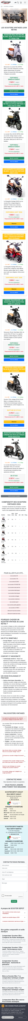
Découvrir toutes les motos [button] (14, 613)
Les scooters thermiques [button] (14, 593)
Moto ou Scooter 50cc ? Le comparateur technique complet (13, 977)
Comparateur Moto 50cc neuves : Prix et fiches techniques (13, 1000)
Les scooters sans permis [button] (14, 587)
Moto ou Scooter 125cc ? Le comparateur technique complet (13, 989)
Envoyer (14, 901)
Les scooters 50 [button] (14, 575)
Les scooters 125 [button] (14, 578)
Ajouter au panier (14, 91)
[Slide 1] (15, 21)
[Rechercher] (18, 2)
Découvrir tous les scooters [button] (14, 610)
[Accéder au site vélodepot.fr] (15, 2)
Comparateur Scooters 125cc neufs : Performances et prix (12, 948)
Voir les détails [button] (14, 94)
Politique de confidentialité (16, 1013)
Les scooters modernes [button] (14, 599)
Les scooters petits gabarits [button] (14, 604)
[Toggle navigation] (25, 2)
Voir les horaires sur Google (17, 814)
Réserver (14, 223)
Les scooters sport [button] (14, 602)
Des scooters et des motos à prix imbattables (11, 912)
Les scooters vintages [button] (14, 596)
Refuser (20, 1017)
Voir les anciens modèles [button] (14, 496)
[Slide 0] (13, 21)
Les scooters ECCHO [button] (14, 581)
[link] (14, 37)
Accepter (7, 1017)
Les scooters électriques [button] (14, 590)
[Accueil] (1, 6)
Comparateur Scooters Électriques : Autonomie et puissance (11, 962)
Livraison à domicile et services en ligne (13, 921)
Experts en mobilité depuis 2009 (10, 917)
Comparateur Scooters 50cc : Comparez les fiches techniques (13, 936)
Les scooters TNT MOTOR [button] (14, 584)
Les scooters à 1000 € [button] (14, 607)
